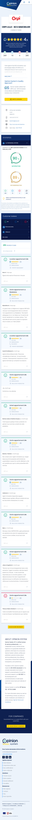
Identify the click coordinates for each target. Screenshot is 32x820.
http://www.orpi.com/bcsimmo (17, 124)
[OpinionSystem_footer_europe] (7, 812)
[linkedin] (10, 757)
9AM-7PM (18, 127)
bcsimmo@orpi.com (14, 121)
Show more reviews (15, 627)
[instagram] (7, 757)
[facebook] (3, 757)
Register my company (17, 726)
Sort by (8, 251)
